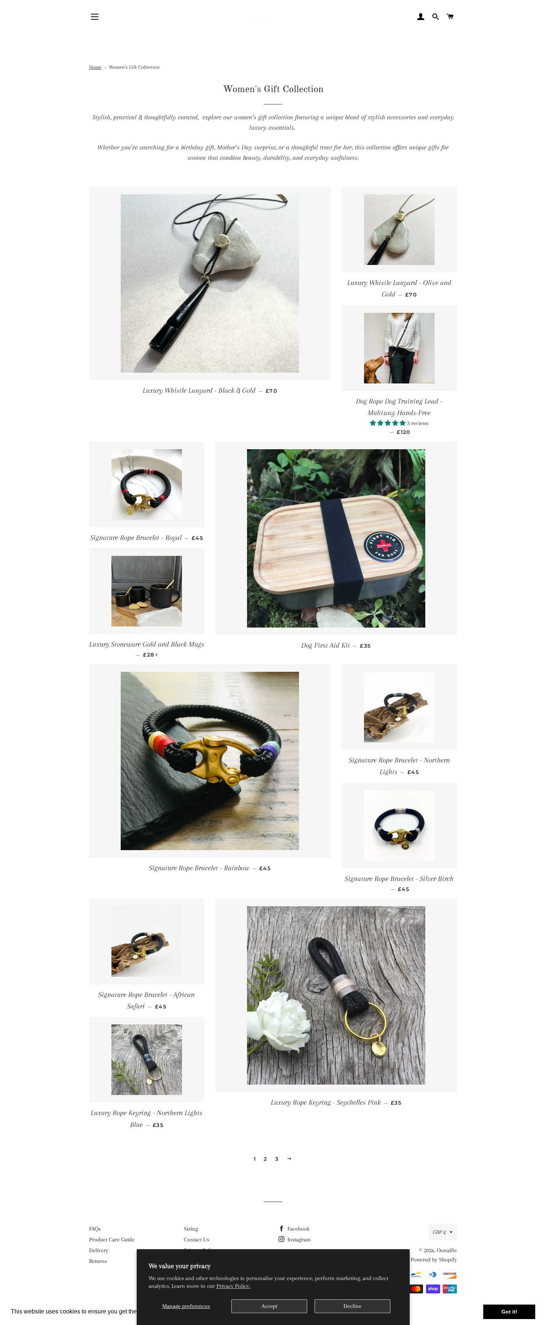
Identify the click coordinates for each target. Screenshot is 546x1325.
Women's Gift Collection (134, 67)
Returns (98, 1261)
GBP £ (439, 1232)
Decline (352, 1306)
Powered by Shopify (434, 1259)
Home (95, 67)
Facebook (297, 1228)
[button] (388, 423)
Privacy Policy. (233, 1286)
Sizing (191, 1228)
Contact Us (196, 1239)
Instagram (298, 1239)
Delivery (98, 1250)
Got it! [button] (509, 1312)
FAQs (95, 1228)
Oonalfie (447, 1250)
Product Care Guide (111, 1239)
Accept (269, 1306)
